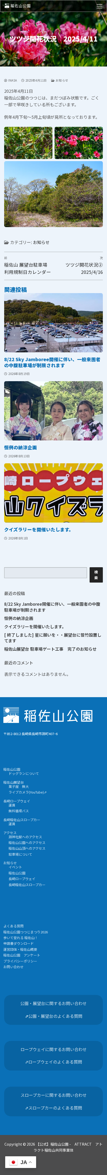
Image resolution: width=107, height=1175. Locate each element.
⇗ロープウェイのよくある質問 (53, 1062)
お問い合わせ (13, 966)
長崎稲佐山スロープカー (21, 819)
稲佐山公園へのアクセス (27, 842)
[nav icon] (99, 6)
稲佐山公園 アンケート (21, 955)
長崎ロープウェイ (16, 801)
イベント (15, 867)
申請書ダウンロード (18, 943)
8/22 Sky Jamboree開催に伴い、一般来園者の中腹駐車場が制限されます (52, 362)
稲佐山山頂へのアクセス (27, 848)
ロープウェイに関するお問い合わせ (54, 1049)
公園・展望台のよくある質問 (55, 1016)
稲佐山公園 (11, 769)
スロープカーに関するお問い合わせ (54, 1095)
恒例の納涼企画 (20, 447)
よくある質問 (13, 926)
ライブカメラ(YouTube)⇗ (28, 792)
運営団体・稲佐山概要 (20, 949)
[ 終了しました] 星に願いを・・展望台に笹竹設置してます (52, 638)
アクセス (10, 832)
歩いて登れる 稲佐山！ (20, 937)
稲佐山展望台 (13, 782)
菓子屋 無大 (19, 786)
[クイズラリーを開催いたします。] (53, 493)
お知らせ (62, 80)
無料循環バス (19, 810)
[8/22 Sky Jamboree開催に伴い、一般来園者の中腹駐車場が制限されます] (53, 322)
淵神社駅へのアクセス (25, 836)
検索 (96, 574)
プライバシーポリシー (20, 961)
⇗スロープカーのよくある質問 (53, 1108)
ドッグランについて (24, 773)
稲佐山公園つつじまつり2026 (25, 931)
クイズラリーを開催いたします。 (38, 529)
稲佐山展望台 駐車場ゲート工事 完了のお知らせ (50, 649)
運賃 (12, 805)
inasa (12, 80)
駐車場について (20, 854)
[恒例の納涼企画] (53, 410)
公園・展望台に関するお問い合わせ (53, 1003)
